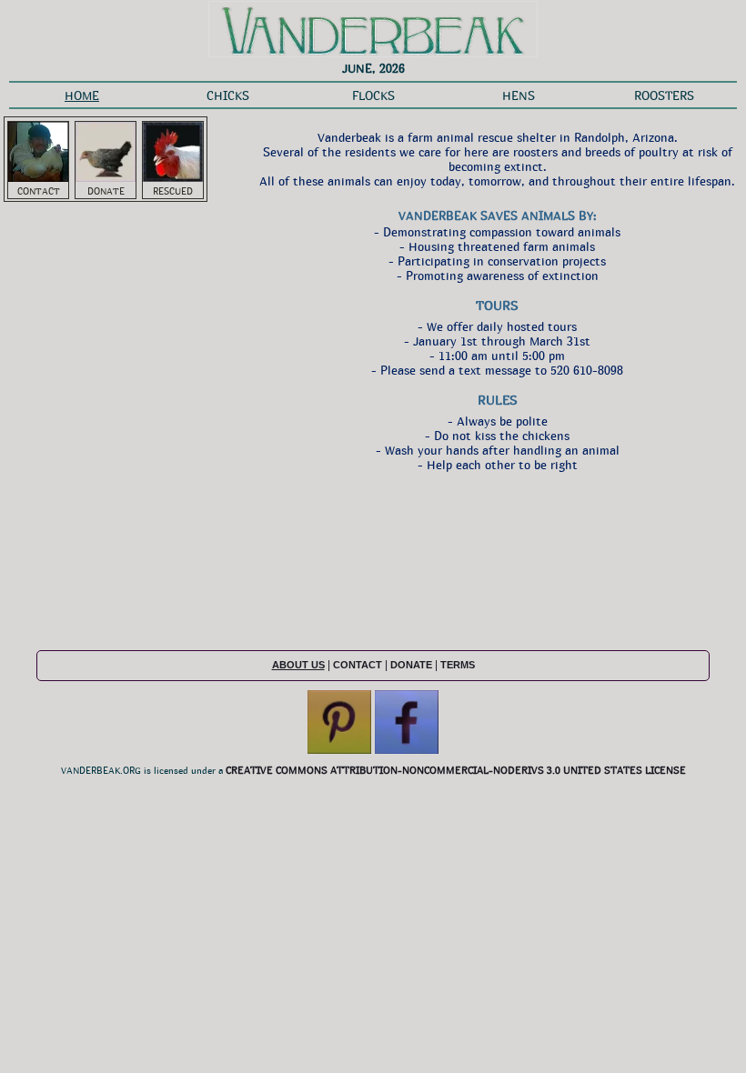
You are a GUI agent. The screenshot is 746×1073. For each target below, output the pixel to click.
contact (357, 664)
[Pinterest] (339, 750)
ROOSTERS (664, 95)
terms (457, 664)
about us (298, 664)
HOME (82, 95)
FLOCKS (373, 95)
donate (411, 664)
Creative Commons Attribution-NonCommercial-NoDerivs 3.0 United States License (456, 770)
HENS (518, 95)
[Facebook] (407, 750)
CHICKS (228, 95)
